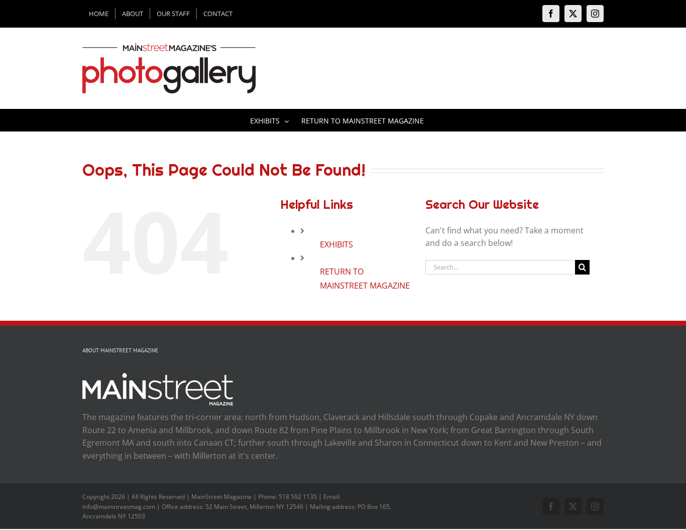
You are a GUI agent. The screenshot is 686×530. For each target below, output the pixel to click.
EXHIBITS (336, 244)
